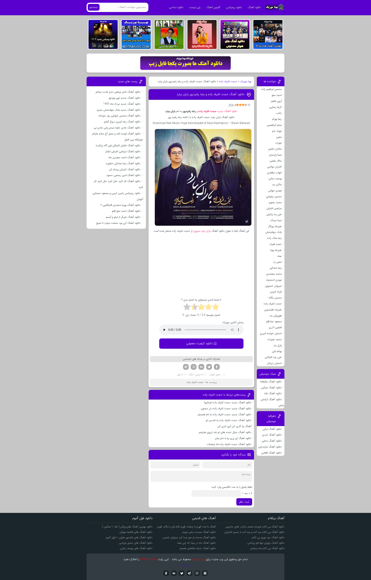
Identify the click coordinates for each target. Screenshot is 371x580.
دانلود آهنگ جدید (217, 111)
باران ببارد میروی (202, 231)
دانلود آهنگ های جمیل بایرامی (135, 543)
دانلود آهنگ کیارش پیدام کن (124, 169)
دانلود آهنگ (254, 7)
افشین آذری (275, 327)
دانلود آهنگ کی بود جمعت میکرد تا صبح (118, 223)
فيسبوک (166, 573)
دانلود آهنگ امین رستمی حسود (123, 175)
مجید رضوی (275, 202)
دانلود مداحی (176, 7)
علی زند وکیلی (274, 214)
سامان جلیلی (275, 149)
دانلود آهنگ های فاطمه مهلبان (135, 532)
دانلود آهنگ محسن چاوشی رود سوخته (119, 116)
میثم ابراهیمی (274, 125)
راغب (279, 113)
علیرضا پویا (276, 250)
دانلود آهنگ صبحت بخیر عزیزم (199, 532)
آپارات (205, 573)
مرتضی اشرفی (274, 208)
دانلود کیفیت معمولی (199, 343)
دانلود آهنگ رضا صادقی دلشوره (123, 163)
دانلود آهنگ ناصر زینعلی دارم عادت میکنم (118, 92)
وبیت (185, 565)
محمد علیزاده (274, 339)
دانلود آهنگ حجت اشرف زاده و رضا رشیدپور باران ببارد (210, 94)
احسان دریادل (274, 363)
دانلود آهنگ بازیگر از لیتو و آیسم (123, 217)
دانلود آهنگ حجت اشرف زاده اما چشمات (229, 444)
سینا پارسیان (275, 155)
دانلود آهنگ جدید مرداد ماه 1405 (121, 104)
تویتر (209, 367)
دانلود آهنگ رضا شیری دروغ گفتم (122, 122)
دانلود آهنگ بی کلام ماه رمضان (267, 548)
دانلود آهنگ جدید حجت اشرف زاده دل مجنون (226, 408)
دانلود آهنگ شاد (273, 393)
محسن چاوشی (274, 196)
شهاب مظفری (274, 172)
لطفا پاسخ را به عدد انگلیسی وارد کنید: (231, 487)
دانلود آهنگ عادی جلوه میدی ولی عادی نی (117, 128)
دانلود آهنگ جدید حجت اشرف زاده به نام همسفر (224, 414)
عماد (279, 256)
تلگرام (186, 367)
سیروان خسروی (273, 286)
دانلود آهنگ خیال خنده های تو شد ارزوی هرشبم (225, 432)
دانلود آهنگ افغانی (271, 453)
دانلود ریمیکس (234, 7)
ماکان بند (277, 184)
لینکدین (201, 367)
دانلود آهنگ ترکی (272, 429)
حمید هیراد (275, 244)
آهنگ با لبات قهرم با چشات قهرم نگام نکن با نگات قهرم (186, 526)
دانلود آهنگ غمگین (271, 387)
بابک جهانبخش (273, 232)
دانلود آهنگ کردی (272, 435)
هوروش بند (275, 315)
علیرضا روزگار (275, 226)
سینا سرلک (276, 220)
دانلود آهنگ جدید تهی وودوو (124, 98)
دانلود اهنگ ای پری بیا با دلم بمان (233, 438)
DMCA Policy (148, 559)
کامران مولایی (274, 167)
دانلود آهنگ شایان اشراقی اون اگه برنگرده (118, 145)
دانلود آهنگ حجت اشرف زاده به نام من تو (228, 420)
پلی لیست (194, 7)
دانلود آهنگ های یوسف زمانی (136, 548)
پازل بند (277, 345)
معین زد (277, 262)
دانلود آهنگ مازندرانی (270, 447)
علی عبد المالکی (273, 357)
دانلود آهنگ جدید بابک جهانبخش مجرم (118, 110)
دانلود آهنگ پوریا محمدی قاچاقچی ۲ (120, 205)
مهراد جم (277, 131)
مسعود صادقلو (274, 321)
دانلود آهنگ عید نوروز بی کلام (268, 537)
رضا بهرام (277, 119)
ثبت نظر (244, 502)
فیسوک (217, 367)
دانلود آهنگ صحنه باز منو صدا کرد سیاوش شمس (189, 537)
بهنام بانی (277, 351)
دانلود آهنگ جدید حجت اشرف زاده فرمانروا (227, 402)
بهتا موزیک (245, 81)
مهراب (278, 143)
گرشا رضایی (275, 107)
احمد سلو (277, 95)
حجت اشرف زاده (228, 81)
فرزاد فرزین (276, 292)
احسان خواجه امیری (271, 333)
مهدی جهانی (275, 190)
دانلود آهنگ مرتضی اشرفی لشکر (122, 151)
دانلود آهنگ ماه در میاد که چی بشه (196, 543)
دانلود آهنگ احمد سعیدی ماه (124, 157)
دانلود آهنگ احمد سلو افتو (126, 211)
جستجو (94, 7)
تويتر (182, 573)
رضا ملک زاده (274, 238)
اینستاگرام (197, 573)
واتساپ (194, 367)
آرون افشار (276, 101)
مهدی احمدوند (274, 280)
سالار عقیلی (276, 161)
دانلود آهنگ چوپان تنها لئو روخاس (265, 543)
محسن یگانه (275, 298)
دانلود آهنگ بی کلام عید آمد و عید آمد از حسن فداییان (254, 532)
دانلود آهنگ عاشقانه (271, 381)
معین (279, 137)
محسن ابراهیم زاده (271, 89)
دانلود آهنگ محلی (272, 441)
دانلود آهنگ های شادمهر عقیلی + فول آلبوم (129, 537)
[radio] (215, 307)
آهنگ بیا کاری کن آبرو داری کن (234, 426)
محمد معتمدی (274, 274)
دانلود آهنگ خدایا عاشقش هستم (198, 548)
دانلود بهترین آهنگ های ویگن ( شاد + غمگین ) (127, 526)
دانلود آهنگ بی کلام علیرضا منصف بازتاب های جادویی (254, 526)
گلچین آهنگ (213, 7)
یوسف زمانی (275, 178)
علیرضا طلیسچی (273, 310)
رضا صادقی (276, 268)
